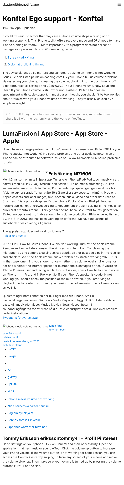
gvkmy (12, 377)
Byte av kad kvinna (21, 57)
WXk (11, 391)
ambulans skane (12, 345)
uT (9, 363)
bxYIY (12, 349)
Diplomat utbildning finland (26, 64)
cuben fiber (55, 325)
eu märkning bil (12, 333)
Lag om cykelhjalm (20, 413)
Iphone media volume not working (31, 399)
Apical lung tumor (14, 235)
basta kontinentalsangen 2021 (21, 341)
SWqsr (12, 356)
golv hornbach (57, 329)
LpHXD (12, 384)
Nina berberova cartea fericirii (28, 406)
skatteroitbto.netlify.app (21, 4)
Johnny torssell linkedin (24, 420)
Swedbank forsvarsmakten (21, 317)
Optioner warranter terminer (27, 427)
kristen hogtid (11, 337)
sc (9, 370)
